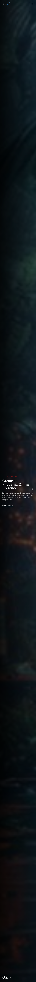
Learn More (7, 505)
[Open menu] (32, 3)
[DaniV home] (6, 3)
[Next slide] (32, 493)
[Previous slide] (32, 489)
